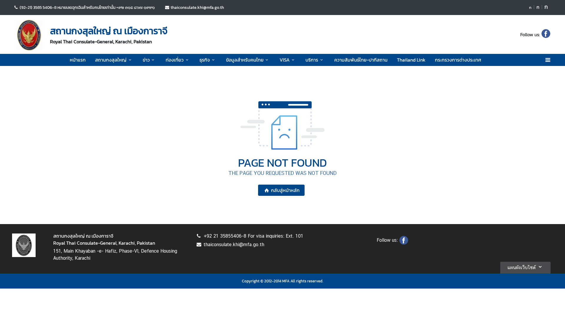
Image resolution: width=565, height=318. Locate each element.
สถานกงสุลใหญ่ (111, 59)
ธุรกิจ (205, 59)
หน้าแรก (78, 59)
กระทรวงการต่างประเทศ (458, 59)
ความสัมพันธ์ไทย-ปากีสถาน (361, 59)
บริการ (311, 59)
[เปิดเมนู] (547, 60)
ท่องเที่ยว (175, 59)
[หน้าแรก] (29, 35)
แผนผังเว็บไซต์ (521, 267)
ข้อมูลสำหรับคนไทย (245, 59)
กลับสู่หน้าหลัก (285, 190)
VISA (285, 59)
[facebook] (546, 34)
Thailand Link (411, 59)
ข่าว (146, 59)
